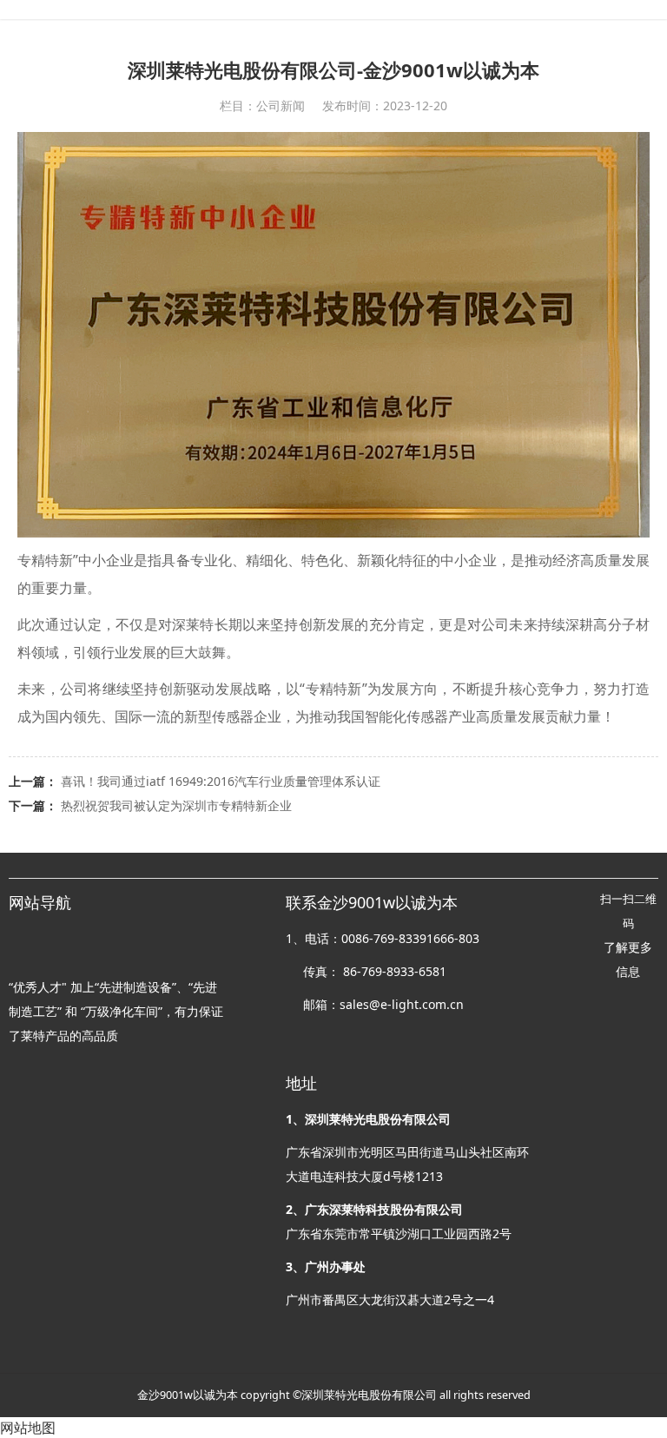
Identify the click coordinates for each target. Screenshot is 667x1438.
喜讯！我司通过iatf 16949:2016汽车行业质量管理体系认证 (220, 781)
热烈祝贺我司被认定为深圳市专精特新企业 (176, 805)
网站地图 (28, 1427)
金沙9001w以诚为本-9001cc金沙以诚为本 (333, 9)
